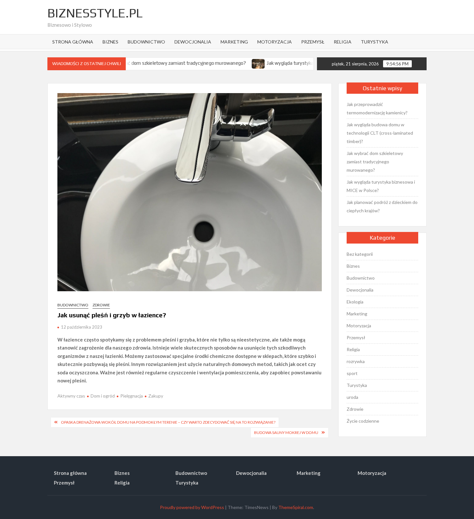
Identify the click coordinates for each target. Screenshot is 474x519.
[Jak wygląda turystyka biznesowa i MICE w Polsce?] (243, 63)
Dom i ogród (103, 396)
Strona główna (72, 41)
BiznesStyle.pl (95, 12)
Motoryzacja (274, 41)
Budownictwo (146, 41)
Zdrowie (101, 305)
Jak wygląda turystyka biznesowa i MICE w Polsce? (305, 63)
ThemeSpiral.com (295, 507)
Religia (342, 41)
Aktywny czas (71, 396)
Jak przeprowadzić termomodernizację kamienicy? (377, 108)
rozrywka (356, 361)
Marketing (234, 41)
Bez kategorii (360, 254)
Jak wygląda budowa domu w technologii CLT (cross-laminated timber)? (380, 133)
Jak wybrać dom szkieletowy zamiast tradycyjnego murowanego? (160, 63)
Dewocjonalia (192, 41)
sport (352, 373)
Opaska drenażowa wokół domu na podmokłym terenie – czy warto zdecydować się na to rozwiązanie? (168, 422)
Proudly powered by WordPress (192, 507)
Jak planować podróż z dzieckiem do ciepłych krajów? (382, 206)
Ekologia (355, 301)
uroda (352, 397)
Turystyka (374, 41)
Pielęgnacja (131, 396)
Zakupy (155, 396)
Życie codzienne (363, 421)
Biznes (110, 41)
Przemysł (312, 41)
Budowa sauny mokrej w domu (286, 432)
